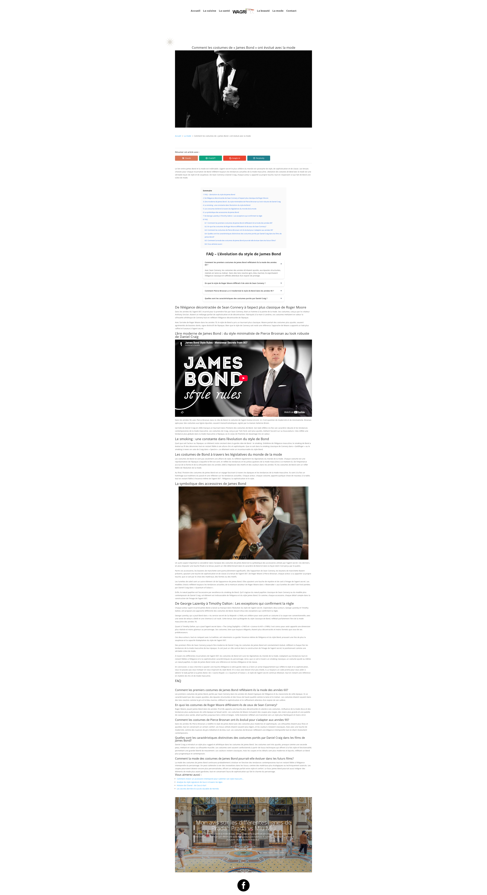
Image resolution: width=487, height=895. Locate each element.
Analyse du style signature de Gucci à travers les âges (199, 782)
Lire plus (243, 847)
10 (253, 867)
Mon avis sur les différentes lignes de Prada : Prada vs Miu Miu (243, 825)
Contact (291, 10)
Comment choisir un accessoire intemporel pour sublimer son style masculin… (210, 779)
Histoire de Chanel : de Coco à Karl (191, 785)
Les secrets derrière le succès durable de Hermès (198, 788)
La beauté (263, 10)
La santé (224, 10)
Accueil (195, 10)
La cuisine (209, 10)
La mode (277, 10)
